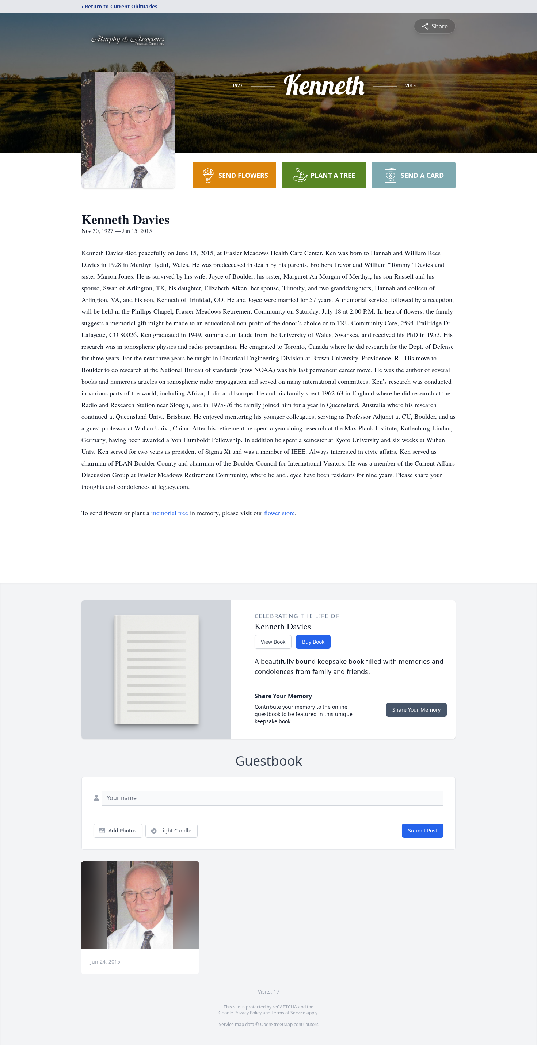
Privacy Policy (248, 1013)
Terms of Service (288, 1013)
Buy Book (313, 641)
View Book (273, 641)
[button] (140, 905)
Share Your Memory (416, 709)
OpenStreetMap (276, 1024)
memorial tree (169, 512)
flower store (279, 512)
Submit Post (422, 830)
